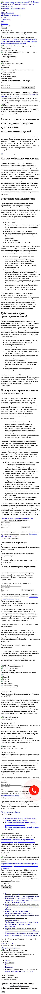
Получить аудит (27, 590)
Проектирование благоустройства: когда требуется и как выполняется (20, 819)
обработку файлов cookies (19, 986)
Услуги (7, 960)
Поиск (4, 28)
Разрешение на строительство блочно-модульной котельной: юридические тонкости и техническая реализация (19, 866)
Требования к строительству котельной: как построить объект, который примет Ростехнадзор (21, 924)
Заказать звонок (7, 30)
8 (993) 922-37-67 (7, 13)
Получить (25, 527)
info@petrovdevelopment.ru (10, 15)
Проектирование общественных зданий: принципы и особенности (20, 824)
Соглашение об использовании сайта (19, 971)
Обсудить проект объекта (10, 812)
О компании (9, 963)
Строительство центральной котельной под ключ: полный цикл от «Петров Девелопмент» (22, 934)
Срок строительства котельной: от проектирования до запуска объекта (18, 912)
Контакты (9, 967)
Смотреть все (6, 887)
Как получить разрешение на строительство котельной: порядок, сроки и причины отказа (18, 841)
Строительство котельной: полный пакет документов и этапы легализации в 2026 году (22, 930)
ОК (3, 992)
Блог (7, 965)
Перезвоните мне (28, 787)
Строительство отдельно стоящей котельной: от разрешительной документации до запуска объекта (22, 907)
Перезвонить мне (28, 87)
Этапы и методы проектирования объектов (17, 518)
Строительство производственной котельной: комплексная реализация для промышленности (22, 918)
